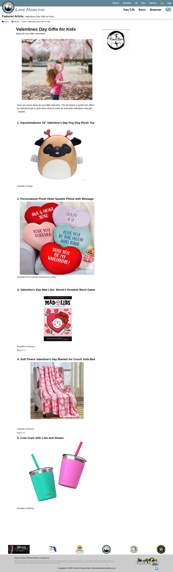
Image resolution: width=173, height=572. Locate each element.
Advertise (152, 3)
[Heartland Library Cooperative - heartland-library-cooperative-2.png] (45, 549)
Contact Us (44, 558)
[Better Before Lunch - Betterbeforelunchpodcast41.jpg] (11, 549)
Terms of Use (19, 558)
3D (136, 3)
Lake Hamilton (29, 9)
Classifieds (127, 3)
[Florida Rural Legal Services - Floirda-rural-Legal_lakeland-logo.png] (126, 549)
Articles (16, 22)
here (24, 350)
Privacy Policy (33, 558)
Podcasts (115, 3)
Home (6, 22)
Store (143, 3)
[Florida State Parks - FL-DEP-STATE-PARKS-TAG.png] (72, 549)
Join (162, 3)
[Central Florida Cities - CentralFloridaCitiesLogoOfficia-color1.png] (99, 549)
